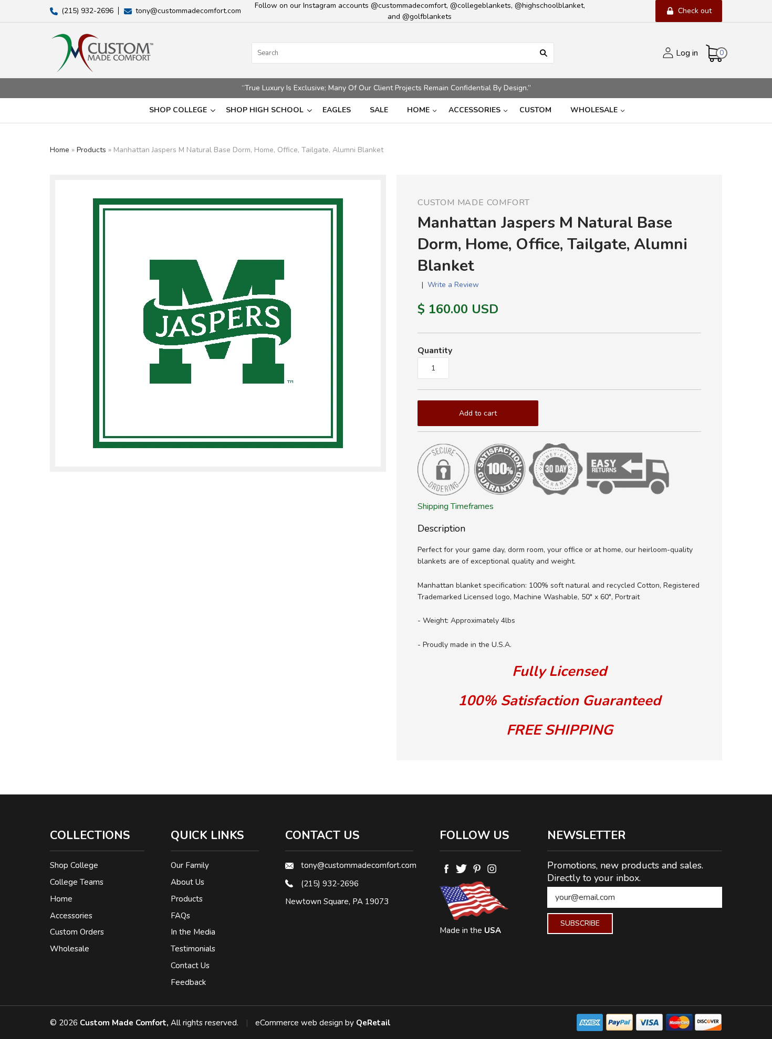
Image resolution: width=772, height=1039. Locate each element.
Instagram (491, 868)
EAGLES (336, 110)
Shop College (178, 110)
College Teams (76, 882)
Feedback (188, 982)
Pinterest (476, 868)
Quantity (435, 350)
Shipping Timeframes (456, 506)
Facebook (446, 868)
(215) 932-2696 (330, 883)
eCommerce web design (299, 1022)
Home (418, 110)
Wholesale (594, 110)
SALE (379, 110)
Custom (535, 110)
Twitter (461, 868)
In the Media (193, 932)
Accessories (474, 110)
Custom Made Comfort (474, 202)
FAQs (180, 915)
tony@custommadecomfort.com (357, 865)
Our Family (190, 865)
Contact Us (190, 965)
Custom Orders (77, 932)
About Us (187, 882)
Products (91, 150)
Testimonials (193, 948)
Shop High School (265, 110)
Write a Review (453, 285)
